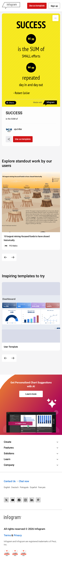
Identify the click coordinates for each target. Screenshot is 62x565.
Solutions (9, 453)
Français (41, 487)
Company (9, 464)
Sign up (54, 6)
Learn (7, 459)
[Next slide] (13, 257)
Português (24, 487)
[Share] (9, 139)
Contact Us (10, 481)
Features (9, 447)
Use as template (37, 5)
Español (33, 487)
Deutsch (15, 487)
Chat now (24, 481)
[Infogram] (11, 5)
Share (11, 103)
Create (7, 441)
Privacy (18, 535)
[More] (55, 18)
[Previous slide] (6, 257)
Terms (7, 535)
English (7, 487)
